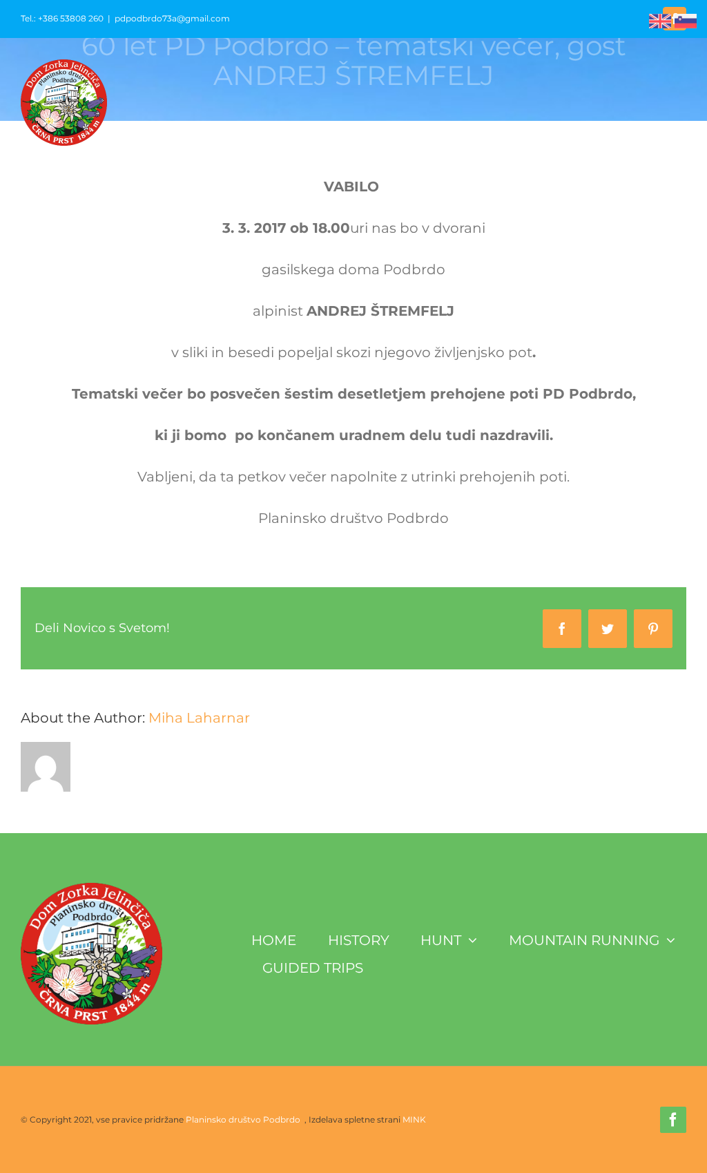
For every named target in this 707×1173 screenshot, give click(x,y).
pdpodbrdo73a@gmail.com (172, 18)
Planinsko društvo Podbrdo (244, 1119)
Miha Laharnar (199, 717)
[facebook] (673, 1120)
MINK (414, 1119)
